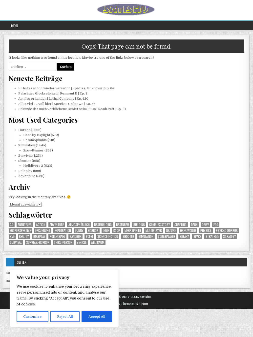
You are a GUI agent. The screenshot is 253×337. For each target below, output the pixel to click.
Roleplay (25, 171)
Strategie (212, 236)
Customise (32, 316)
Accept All (96, 316)
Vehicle (81, 242)
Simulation (26, 145)
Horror (24, 130)
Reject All (65, 316)
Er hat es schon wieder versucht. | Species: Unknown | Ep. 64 (66, 88)
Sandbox (75, 236)
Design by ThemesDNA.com (126, 304)
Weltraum (97, 242)
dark (194, 224)
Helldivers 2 (33, 166)
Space (197, 236)
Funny (79, 230)
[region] (64, 298)
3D (11, 224)
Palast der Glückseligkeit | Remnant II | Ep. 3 (52, 93)
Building (139, 224)
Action (40, 224)
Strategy (229, 236)
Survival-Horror (37, 242)
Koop (116, 230)
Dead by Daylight (36, 135)
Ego (215, 224)
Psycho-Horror (227, 230)
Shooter (24, 161)
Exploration (63, 230)
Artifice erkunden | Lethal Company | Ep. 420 (53, 98)
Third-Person (63, 242)
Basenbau (122, 224)
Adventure (26, 176)
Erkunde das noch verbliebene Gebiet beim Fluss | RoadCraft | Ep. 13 (72, 109)
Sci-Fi (89, 236)
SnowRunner (33, 150)
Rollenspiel (57, 236)
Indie (106, 230)
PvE (12, 236)
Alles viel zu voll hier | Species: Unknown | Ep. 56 (56, 104)
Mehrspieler (133, 230)
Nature (171, 230)
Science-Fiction (107, 236)
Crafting (180, 224)
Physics (205, 230)
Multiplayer (154, 230)
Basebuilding (103, 224)
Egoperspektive (20, 230)
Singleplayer (166, 236)
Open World (188, 230)
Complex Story (159, 224)
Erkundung (42, 230)
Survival (25, 155)
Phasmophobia (35, 140)
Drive (205, 224)
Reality (24, 236)
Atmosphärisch (79, 224)
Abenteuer (25, 224)
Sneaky (184, 236)
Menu (14, 25)
